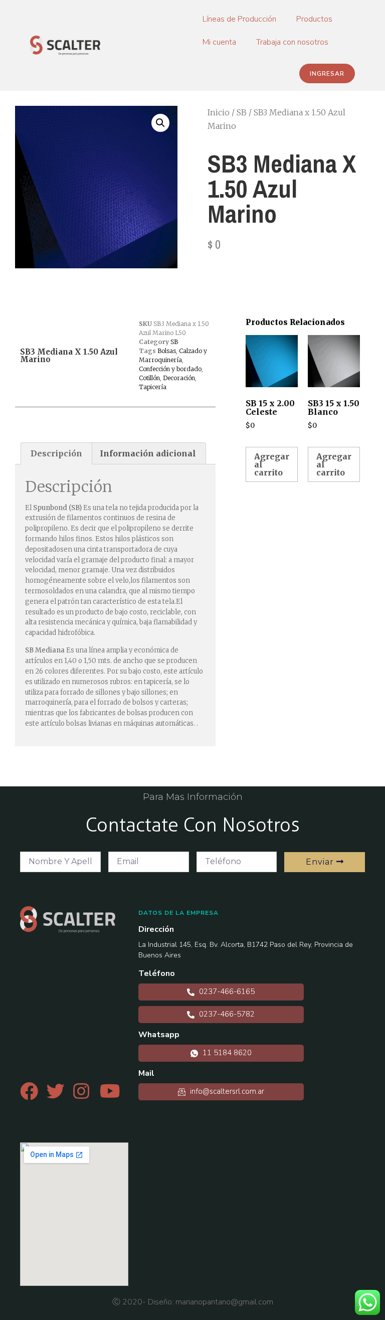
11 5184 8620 (226, 1053)
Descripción (56, 453)
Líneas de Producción (239, 19)
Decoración (179, 378)
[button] (327, 73)
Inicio (219, 112)
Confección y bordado (170, 369)
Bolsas (166, 351)
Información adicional (148, 453)
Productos (314, 19)
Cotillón (149, 378)
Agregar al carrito (271, 464)
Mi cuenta (219, 42)
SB (242, 112)
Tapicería (152, 387)
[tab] (56, 453)
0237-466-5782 (226, 1014)
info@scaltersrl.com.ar (226, 1091)
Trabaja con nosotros (292, 42)
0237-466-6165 (226, 991)
